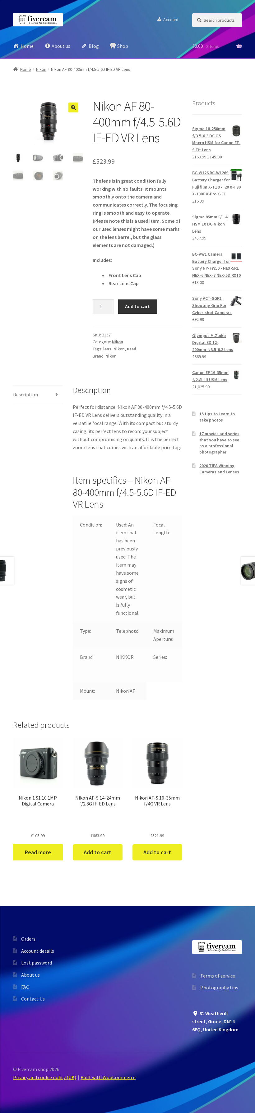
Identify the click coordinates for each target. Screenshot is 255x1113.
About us (30, 975)
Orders (28, 939)
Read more (38, 852)
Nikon (41, 69)
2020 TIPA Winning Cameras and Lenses (219, 469)
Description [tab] (25, 394)
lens (107, 349)
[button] (73, 107)
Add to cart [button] (97, 852)
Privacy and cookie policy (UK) (44, 1077)
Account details (37, 951)
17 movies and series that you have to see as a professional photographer (219, 443)
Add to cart (137, 306)
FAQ (25, 987)
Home (25, 69)
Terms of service (217, 976)
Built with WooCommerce (108, 1077)
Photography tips (219, 987)
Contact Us (33, 999)
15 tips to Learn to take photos (217, 417)
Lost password (36, 963)
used (131, 349)
